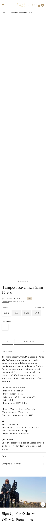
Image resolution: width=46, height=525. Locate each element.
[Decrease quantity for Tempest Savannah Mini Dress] (4, 342)
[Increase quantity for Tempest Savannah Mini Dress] (11, 342)
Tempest (5, 327)
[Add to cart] (29, 342)
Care (4, 456)
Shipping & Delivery (11, 463)
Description (7, 351)
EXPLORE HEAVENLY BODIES (23, 502)
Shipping (5, 302)
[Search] (33, 5)
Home (4, 13)
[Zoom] (23, 49)
